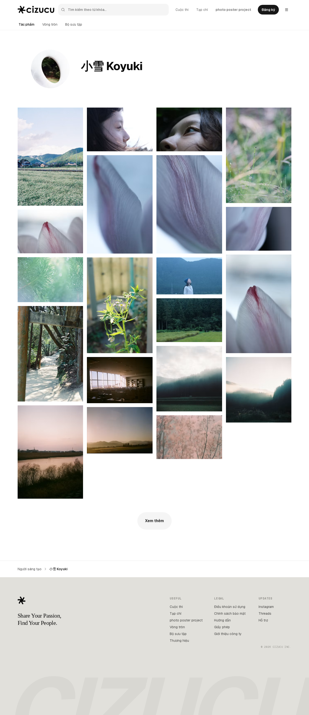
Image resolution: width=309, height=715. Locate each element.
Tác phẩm (27, 24)
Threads (265, 613)
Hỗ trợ (263, 620)
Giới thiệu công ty (228, 634)
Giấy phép (222, 627)
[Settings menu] (286, 10)
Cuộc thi (182, 9)
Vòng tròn (49, 24)
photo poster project (233, 9)
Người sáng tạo (30, 569)
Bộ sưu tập (73, 24)
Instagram (266, 607)
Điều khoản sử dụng (229, 607)
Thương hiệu (179, 640)
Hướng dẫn (222, 620)
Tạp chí (202, 9)
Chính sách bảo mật (230, 613)
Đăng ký (268, 9)
